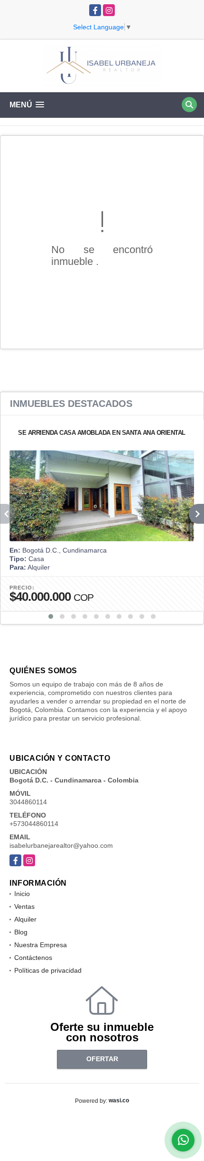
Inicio (22, 893)
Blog (21, 932)
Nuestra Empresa (40, 945)
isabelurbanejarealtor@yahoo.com (61, 845)
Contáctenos (33, 957)
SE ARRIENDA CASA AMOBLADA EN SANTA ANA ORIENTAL (101, 432)
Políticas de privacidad (48, 970)
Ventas (24, 906)
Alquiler (25, 919)
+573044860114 (33, 823)
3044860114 (28, 802)
